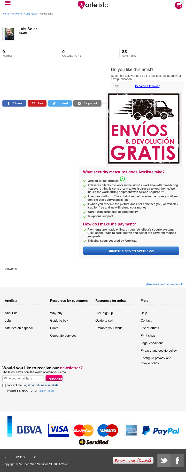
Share (17, 103)
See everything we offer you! (131, 250)
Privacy (42, 390)
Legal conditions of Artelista (41, 385)
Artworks (17, 13)
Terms (51, 390)
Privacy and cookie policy (159, 350)
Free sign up (104, 313)
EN (4, 457)
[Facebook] (177, 460)
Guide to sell (104, 320)
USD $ (20, 457)
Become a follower (147, 86)
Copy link (90, 103)
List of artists (150, 328)
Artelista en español (19, 328)
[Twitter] (163, 460)
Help (144, 313)
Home (5, 13)
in (35, 457)
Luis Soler (31, 13)
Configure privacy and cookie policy (156, 360)
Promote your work (108, 328)
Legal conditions (152, 343)
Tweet (63, 103)
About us (11, 313)
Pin (40, 103)
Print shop (148, 335)
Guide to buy (59, 320)
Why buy (56, 313)
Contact (146, 320)
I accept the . (33, 385)
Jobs (8, 320)
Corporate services (63, 335)
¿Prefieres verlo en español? (165, 284)
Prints (54, 328)
